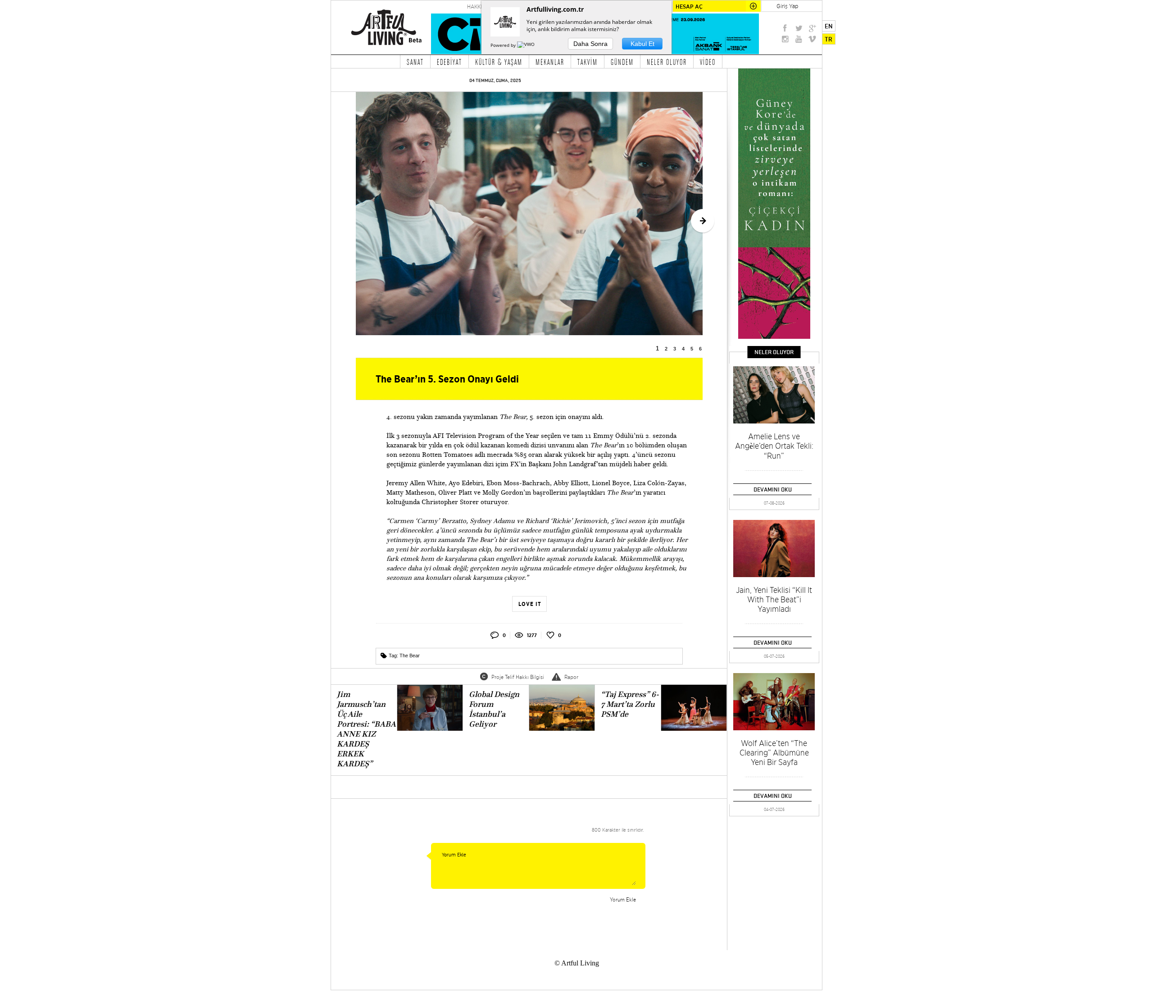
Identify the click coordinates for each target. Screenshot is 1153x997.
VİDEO (708, 62)
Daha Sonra (590, 43)
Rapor (571, 677)
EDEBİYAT (449, 62)
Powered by (503, 45)
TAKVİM (587, 62)
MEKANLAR (550, 62)
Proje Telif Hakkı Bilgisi (517, 677)
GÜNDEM (622, 62)
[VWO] (526, 45)
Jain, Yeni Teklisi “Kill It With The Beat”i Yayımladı (774, 599)
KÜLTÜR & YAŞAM (498, 62)
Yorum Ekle (623, 899)
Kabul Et (642, 43)
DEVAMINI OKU (773, 489)
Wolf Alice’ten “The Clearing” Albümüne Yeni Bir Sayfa (774, 752)
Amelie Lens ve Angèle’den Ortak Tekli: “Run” (774, 446)
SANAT (415, 62)
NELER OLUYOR (667, 62)
